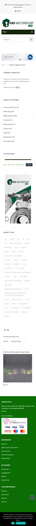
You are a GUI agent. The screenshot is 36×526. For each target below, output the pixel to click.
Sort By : (6, 341)
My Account (5, 469)
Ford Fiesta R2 (19, 268)
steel (13, 304)
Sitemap (4, 491)
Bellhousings (7, 111)
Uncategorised (8, 141)
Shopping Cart (5, 473)
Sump (6, 308)
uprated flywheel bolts (12, 312)
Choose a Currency (9, 87)
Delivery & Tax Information (9, 447)
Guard (15, 276)
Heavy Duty (24, 276)
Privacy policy (21, 523)
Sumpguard (15, 308)
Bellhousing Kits (8, 124)
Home (3, 65)
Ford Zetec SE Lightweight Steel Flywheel (18, 272)
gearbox (7, 276)
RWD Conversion (17, 299)
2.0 (6, 239)
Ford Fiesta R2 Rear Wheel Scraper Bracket (16, 352)
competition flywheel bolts (13, 256)
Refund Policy (5, 458)
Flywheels (6, 120)
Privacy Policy (5, 451)
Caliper (14, 252)
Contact (4, 502)
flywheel (16, 264)
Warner (7, 316)
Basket (19, 11)
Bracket (23, 247)
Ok (13, 523)
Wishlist (3, 476)
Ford (24, 264)
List (8, 330)
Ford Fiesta (8, 268)
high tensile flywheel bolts (13, 281)
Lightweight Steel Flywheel (13, 289)
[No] (34, 519)
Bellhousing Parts (8, 116)
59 (5, 243)
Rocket (7, 299)
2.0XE (12, 239)
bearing (27, 243)
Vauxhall (25, 312)
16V (18, 239)
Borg (16, 247)
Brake (6, 252)
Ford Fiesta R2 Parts (9, 107)
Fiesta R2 (8, 264)
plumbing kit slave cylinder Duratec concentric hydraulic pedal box (16, 294)
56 (28, 239)
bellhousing (8, 247)
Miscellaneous (7, 137)
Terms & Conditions (7, 455)
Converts (7, 260)
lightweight (8, 285)
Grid (4, 330)
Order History (5, 480)
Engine (5, 133)
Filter (29, 164)
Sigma (7, 304)
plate (26, 289)
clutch (21, 252)
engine (24, 260)
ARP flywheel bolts (16, 243)
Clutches (6, 128)
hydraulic (27, 281)
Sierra (27, 299)
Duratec (16, 260)
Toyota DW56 (26, 308)
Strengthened (23, 304)
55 (23, 239)
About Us (4, 444)
